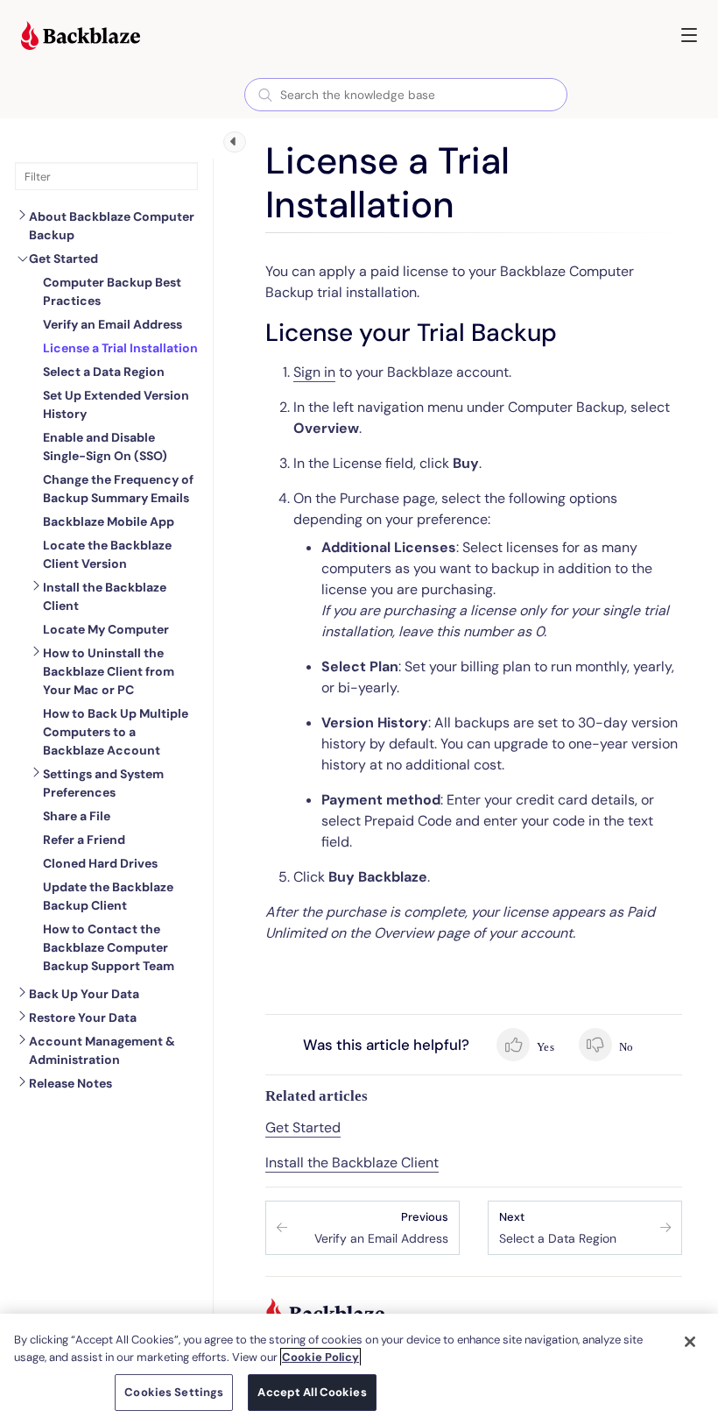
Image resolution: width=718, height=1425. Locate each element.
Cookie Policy (320, 1357)
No (624, 1046)
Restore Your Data (83, 1017)
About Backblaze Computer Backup (111, 226)
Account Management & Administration (102, 1050)
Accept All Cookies (311, 1392)
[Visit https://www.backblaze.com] (80, 37)
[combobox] (405, 94)
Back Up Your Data (84, 994)
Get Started (63, 258)
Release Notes (70, 1083)
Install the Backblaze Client (104, 596)
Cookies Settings (173, 1392)
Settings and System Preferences (103, 783)
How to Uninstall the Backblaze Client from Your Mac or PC (108, 671)
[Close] (690, 1341)
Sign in (314, 372)
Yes (544, 1046)
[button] (689, 35)
